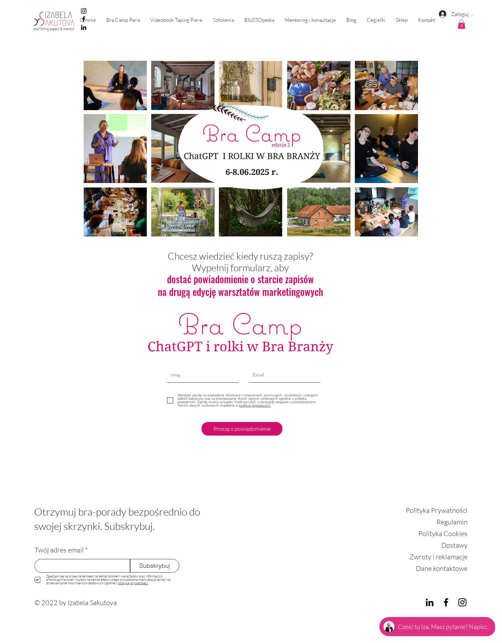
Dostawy (454, 545)
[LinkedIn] (429, 602)
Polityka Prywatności (437, 510)
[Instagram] (83, 11)
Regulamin (452, 522)
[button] (223, 20)
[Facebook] (446, 602)
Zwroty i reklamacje (438, 556)
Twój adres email (59, 550)
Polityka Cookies (443, 533)
